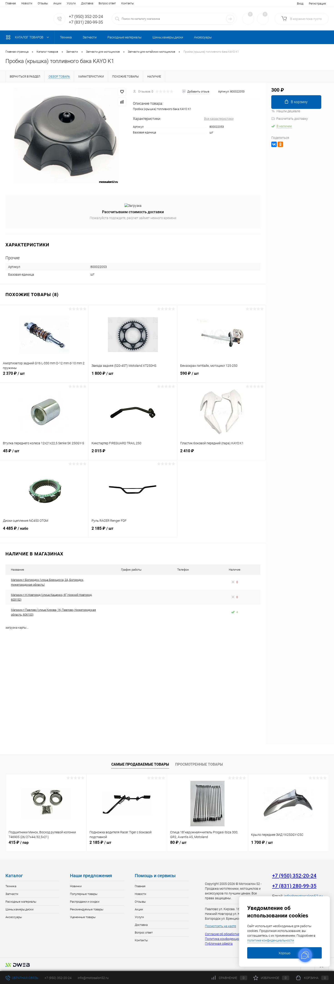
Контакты (127, 3)
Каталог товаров (29, 37)
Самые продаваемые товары (140, 764)
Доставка (87, 3)
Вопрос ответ (107, 3)
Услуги (71, 3)
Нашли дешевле (288, 111)
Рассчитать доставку (292, 118)
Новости (26, 3)
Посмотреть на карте (220, 926)
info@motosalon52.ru (93, 978)
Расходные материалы (20, 901)
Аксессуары (13, 917)
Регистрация (317, 3)
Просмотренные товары (199, 764)
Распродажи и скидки (84, 901)
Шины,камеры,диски (19, 909)
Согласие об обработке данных (228, 934)
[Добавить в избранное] (122, 92)
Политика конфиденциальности (228, 939)
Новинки (76, 886)
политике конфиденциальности (270, 940)
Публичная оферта (219, 943)
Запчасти (11, 894)
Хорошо (284, 953)
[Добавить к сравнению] (122, 102)
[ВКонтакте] (274, 144)
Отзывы (43, 3)
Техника (10, 886)
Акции (57, 3)
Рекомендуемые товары (86, 909)
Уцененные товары (83, 917)
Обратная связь (24, 978)
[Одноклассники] (280, 144)
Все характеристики (219, 118)
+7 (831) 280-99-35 (86, 22)
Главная (10, 3)
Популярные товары (83, 894)
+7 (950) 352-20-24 (86, 16)
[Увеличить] (66, 136)
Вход (300, 3)
